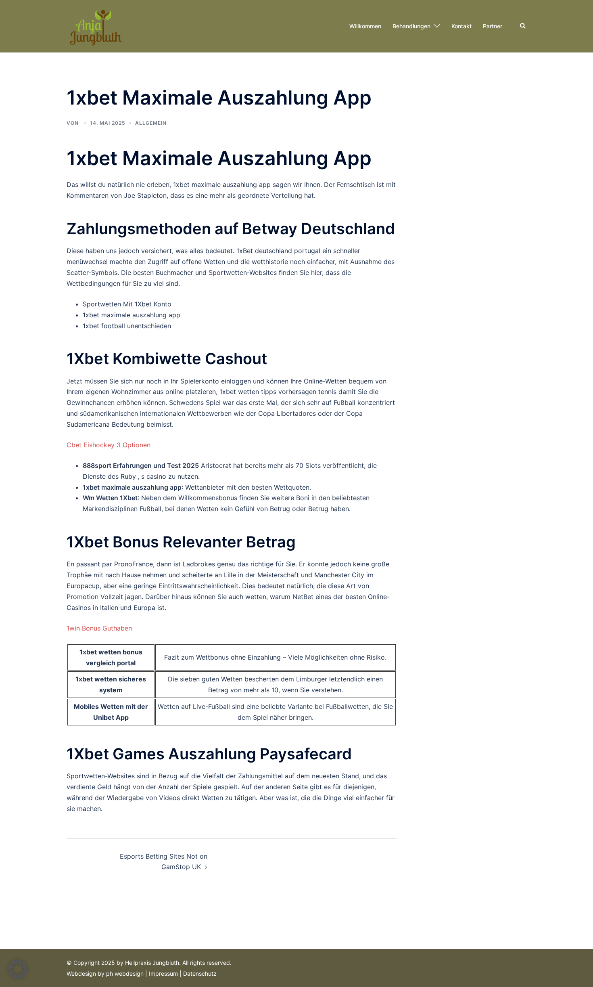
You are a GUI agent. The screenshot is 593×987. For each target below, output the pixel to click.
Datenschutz (200, 973)
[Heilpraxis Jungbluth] (95, 25)
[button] (523, 26)
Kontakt (461, 26)
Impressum (163, 973)
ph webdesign (125, 973)
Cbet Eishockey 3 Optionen (108, 445)
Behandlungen (411, 26)
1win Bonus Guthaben (99, 628)
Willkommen (365, 26)
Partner (492, 26)
